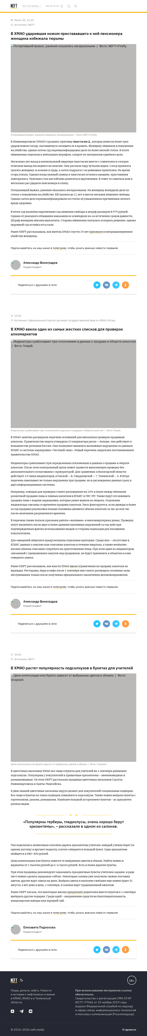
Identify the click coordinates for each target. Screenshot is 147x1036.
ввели (74, 566)
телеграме (59, 248)
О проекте (129, 1029)
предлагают (75, 892)
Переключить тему (76, 6)
